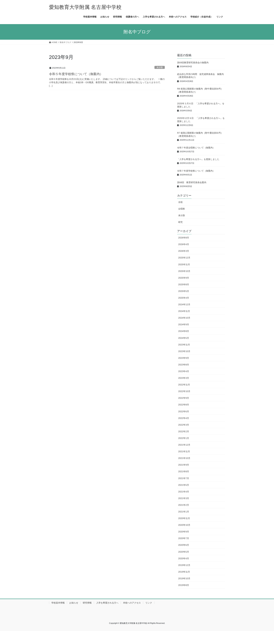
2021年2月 (183, 505)
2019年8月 (183, 585)
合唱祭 (181, 208)
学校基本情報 (58, 602)
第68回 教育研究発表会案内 (191, 182)
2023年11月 (184, 344)
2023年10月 (184, 351)
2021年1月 (183, 511)
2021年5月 (183, 485)
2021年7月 (183, 478)
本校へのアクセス (132, 602)
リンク (148, 602)
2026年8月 (183, 237)
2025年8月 (183, 284)
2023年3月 (183, 378)
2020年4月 (183, 558)
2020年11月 (184, 518)
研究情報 (87, 602)
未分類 (160, 67)
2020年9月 (183, 531)
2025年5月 (183, 291)
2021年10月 (184, 458)
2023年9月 (183, 358)
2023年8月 (183, 364)
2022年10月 (184, 391)
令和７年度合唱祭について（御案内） (196, 147)
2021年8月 (183, 471)
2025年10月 (184, 271)
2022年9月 (183, 398)
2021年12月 (184, 445)
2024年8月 (183, 331)
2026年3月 (183, 251)
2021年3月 (183, 498)
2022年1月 (183, 438)
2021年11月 (184, 451)
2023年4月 (183, 371)
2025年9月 (183, 278)
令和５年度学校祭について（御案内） (76, 74)
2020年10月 (184, 525)
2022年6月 (183, 411)
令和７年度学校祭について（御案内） (196, 171)
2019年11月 (184, 572)
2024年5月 (183, 338)
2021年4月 (183, 491)
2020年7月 (183, 538)
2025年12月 (184, 257)
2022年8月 (183, 404)
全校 (180, 202)
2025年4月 (183, 298)
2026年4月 (183, 244)
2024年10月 (184, 318)
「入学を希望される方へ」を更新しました (198, 159)
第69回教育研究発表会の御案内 (193, 62)
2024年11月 (184, 311)
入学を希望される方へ (107, 602)
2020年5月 (183, 552)
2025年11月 (184, 264)
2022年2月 (183, 431)
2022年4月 (183, 418)
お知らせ (73, 602)
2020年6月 (183, 545)
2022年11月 (184, 384)
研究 (180, 222)
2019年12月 (184, 565)
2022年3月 (183, 425)
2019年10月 (184, 578)
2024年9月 (183, 324)
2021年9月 (183, 465)
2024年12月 (184, 304)
